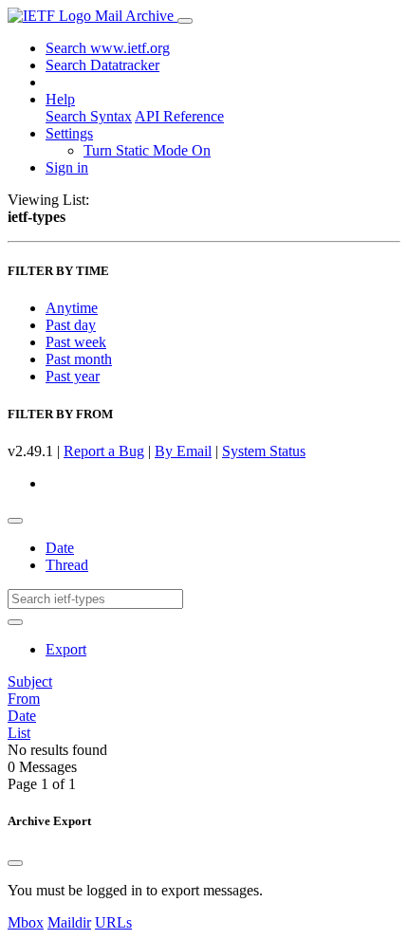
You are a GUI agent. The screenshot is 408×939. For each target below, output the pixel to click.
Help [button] (60, 99)
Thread (67, 565)
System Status (264, 451)
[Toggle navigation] (185, 21)
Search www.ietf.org (108, 48)
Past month (79, 359)
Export (66, 649)
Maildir (69, 922)
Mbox (26, 922)
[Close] (15, 863)
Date (60, 548)
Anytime (72, 308)
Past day (71, 325)
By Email (183, 451)
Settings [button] (69, 133)
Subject (30, 681)
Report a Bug (104, 451)
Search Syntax (89, 116)
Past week (76, 342)
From (24, 698)
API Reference (179, 116)
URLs (113, 922)
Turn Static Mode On (147, 150)
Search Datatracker (102, 65)
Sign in (67, 167)
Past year (73, 376)
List (19, 733)
